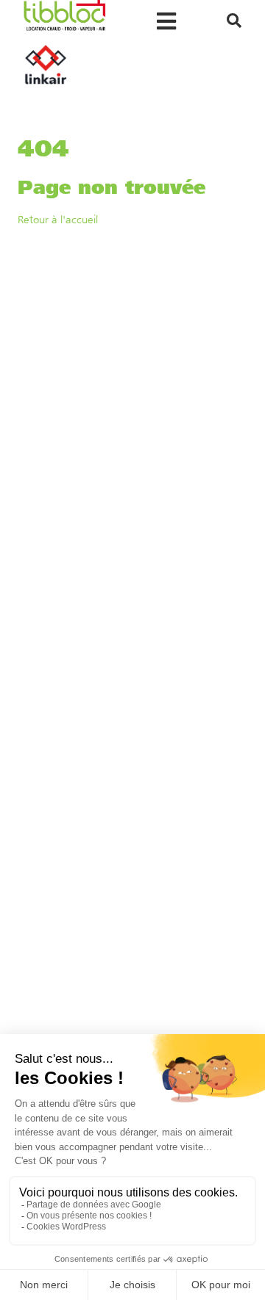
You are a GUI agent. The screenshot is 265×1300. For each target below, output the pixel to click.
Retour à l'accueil (58, 219)
